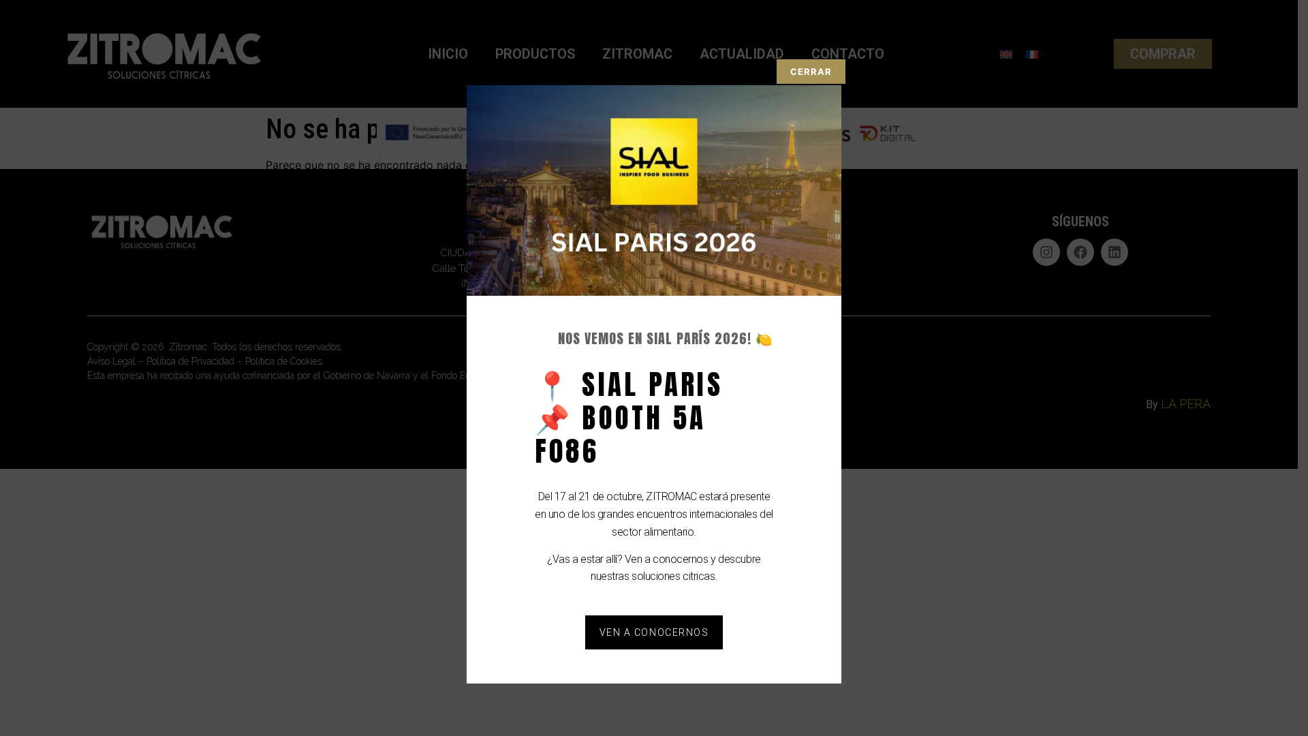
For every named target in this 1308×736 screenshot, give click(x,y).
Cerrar (811, 71)
